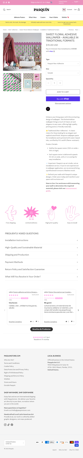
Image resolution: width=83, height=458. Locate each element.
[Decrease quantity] (48, 83)
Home (5, 30)
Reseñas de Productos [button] (41, 329)
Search (54, 450)
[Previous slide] (4, 310)
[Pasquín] (41, 9)
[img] (13, 295)
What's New (33, 17)
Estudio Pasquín (9, 385)
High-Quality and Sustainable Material (23, 247)
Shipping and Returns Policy (14, 376)
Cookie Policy (9, 366)
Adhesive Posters (19, 17)
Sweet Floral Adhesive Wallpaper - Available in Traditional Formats (39, 30)
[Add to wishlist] (48, 109)
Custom (42, 17)
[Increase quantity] (60, 83)
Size (47, 69)
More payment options (63, 103)
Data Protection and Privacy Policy (16, 370)
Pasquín (11, 449)
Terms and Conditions (12, 363)
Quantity (49, 79)
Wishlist (7, 379)
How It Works (53, 17)
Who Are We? (9, 360)
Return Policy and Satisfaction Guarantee (25, 269)
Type (47, 59)
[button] (31, 321)
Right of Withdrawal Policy (13, 373)
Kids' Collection (13, 30)
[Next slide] (78, 310)
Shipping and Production (17, 255)
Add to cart (63, 92)
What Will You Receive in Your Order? (23, 276)
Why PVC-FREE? (74, 450)
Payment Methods (14, 262)
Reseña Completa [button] (15, 322)
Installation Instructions (16, 240)
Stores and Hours (10, 382)
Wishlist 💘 (65, 17)
